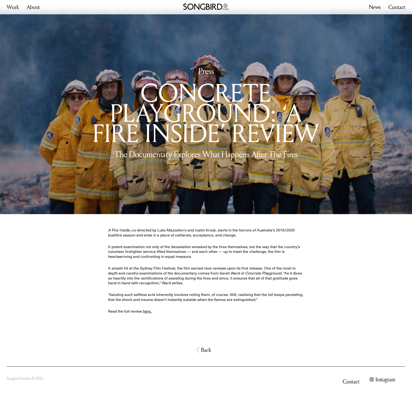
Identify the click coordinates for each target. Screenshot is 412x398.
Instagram (385, 379)
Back (206, 350)
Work (13, 7)
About (33, 7)
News (375, 7)
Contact (396, 7)
